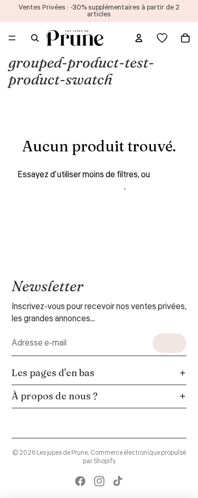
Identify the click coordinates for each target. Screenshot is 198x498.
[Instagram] (99, 481)
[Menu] (12, 38)
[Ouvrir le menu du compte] (138, 38)
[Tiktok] (117, 481)
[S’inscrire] (169, 343)
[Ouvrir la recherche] (34, 38)
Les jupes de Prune (62, 452)
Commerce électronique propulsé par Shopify (134, 457)
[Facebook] (80, 481)
